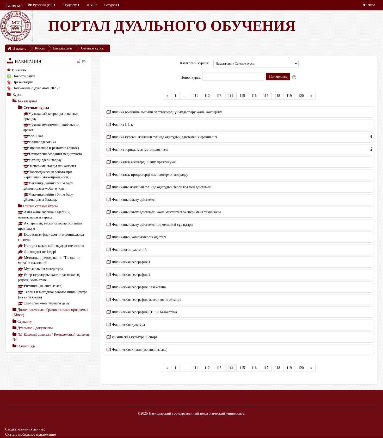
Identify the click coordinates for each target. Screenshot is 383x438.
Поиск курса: (191, 77)
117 (265, 96)
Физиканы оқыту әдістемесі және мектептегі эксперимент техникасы (166, 212)
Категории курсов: (194, 63)
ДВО (90, 5)
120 (301, 96)
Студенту (70, 5)
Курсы (17, 95)
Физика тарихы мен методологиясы (140, 150)
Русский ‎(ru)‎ (43, 5)
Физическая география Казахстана (139, 287)
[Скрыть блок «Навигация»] (78, 61)
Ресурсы (110, 5)
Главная (14, 5)
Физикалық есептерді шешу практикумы (144, 162)
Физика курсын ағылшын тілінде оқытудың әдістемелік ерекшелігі (164, 137)
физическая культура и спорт (134, 337)
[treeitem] (48, 70)
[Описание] (371, 136)
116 (254, 96)
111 (195, 96)
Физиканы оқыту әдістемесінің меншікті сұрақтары (152, 225)
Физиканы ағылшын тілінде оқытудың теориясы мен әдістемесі (162, 187)
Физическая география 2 (131, 275)
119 (289, 96)
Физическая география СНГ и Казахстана (144, 312)
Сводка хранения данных (25, 429)
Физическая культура (128, 325)
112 (207, 96)
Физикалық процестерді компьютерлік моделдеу (150, 175)
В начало (19, 70)
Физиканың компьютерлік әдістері (139, 237)
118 (277, 96)
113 (218, 96)
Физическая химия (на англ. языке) (140, 350)
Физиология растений (129, 250)
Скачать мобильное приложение (30, 434)
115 (242, 96)
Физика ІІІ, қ (122, 125)
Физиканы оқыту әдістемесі (134, 200)
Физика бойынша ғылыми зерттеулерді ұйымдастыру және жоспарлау (167, 112)
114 (232, 95)
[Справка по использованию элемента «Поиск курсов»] (294, 77)
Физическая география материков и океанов (146, 300)
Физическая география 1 (131, 262)
